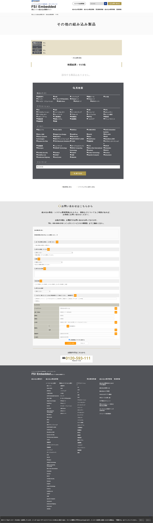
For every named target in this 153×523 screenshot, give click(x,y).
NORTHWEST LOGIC (77, 139)
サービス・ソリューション (45, 101)
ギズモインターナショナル (52, 444)
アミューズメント (110, 119)
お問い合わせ (116, 3)
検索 (105, 3)
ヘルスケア (91, 119)
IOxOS (90, 134)
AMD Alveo (61, 101)
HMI (89, 110)
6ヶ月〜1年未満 (59, 284)
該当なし (38, 301)
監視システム (58, 119)
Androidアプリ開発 (106, 394)
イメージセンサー (60, 112)
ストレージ (91, 112)
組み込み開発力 (37, 379)
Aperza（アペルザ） (73, 298)
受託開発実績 (99, 9)
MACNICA (58, 136)
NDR (106, 136)
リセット (82, 343)
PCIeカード (91, 99)
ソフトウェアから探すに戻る (86, 187)
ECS (89, 146)
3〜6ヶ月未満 (52, 284)
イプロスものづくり (51, 298)
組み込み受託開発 (77, 9)
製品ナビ (65, 298)
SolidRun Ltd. (42, 155)
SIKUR (107, 146)
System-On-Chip (43, 141)
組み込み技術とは (105, 388)
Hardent (90, 150)
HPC (106, 110)
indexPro (60, 298)
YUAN (73, 141)
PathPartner (91, 139)
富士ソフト (41, 130)
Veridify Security (43, 152)
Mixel (89, 136)
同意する (141, 520)
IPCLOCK (108, 134)
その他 (107, 97)
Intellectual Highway (44, 157)
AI (72, 110)
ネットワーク (58, 114)
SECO (107, 150)
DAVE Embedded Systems (53, 396)
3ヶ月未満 (44, 284)
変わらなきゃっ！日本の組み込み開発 (107, 404)
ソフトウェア (75, 97)
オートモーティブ (76, 112)
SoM (56, 97)
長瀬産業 (40, 146)
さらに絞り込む (77, 58)
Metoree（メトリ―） (40, 298)
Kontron (107, 152)
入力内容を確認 (70, 343)
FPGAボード (75, 99)
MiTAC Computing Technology (51, 465)
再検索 (78, 173)
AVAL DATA (58, 130)
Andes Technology (94, 152)
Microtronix (74, 136)
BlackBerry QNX (110, 139)
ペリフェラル (92, 114)
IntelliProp (74, 134)
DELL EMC (41, 134)
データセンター (42, 114)
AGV (56, 110)
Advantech (108, 155)
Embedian (108, 148)
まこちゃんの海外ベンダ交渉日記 (107, 409)
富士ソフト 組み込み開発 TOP (38, 14)
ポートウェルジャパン (77, 146)
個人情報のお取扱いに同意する (42, 245)
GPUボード (78, 101)
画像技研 (90, 141)
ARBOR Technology (61, 148)
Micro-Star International (95, 148)
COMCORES (92, 130)
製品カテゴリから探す (66, 383)
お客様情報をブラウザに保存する (77, 340)
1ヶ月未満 (38, 284)
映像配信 (73, 116)
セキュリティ (109, 112)
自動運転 (73, 119)
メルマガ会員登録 (79, 3)
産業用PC (40, 97)
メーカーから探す (51, 383)
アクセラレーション (43, 112)
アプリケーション (81, 383)
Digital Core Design (60, 134)
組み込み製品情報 (89, 9)
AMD (72, 155)
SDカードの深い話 (105, 397)
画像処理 (40, 119)
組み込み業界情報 (110, 9)
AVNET (57, 155)
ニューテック (58, 146)
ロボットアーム (42, 116)
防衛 (56, 121)
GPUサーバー (96, 101)
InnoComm (58, 157)
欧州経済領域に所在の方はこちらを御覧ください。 (45, 235)
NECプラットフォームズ (62, 139)
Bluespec (41, 148)
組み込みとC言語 (105, 391)
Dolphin (73, 152)
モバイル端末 (109, 114)
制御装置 (40, 121)
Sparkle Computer (93, 155)
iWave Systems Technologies (50, 411)
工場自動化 (58, 116)
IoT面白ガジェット (105, 401)
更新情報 (118, 9)
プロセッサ (74, 114)
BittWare (73, 130)
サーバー (40, 99)
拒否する (148, 520)
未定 (66, 284)
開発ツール (91, 97)
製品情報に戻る (67, 187)
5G (38, 110)
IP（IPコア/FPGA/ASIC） (62, 99)
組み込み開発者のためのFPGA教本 (107, 383)
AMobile (73, 157)
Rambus (57, 152)
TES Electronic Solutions (62, 141)
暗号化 (90, 116)
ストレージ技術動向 (105, 413)
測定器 (107, 116)
